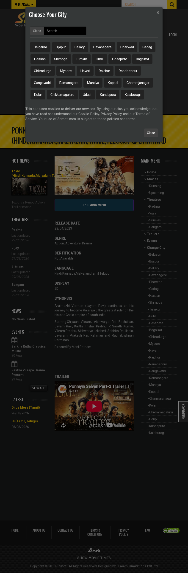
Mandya (93, 83)
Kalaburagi (132, 95)
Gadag (147, 47)
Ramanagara (68, 83)
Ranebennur (128, 71)
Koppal (113, 83)
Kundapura (108, 95)
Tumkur (81, 59)
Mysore (66, 71)
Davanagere (102, 47)
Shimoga (60, 59)
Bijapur (60, 47)
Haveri (85, 71)
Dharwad (127, 47)
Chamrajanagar (138, 83)
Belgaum (40, 47)
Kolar (38, 95)
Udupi (87, 95)
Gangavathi (42, 83)
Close (151, 133)
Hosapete (119, 59)
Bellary (79, 47)
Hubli (99, 59)
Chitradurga (42, 71)
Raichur (104, 71)
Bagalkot (142, 59)
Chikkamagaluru (62, 95)
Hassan (40, 59)
